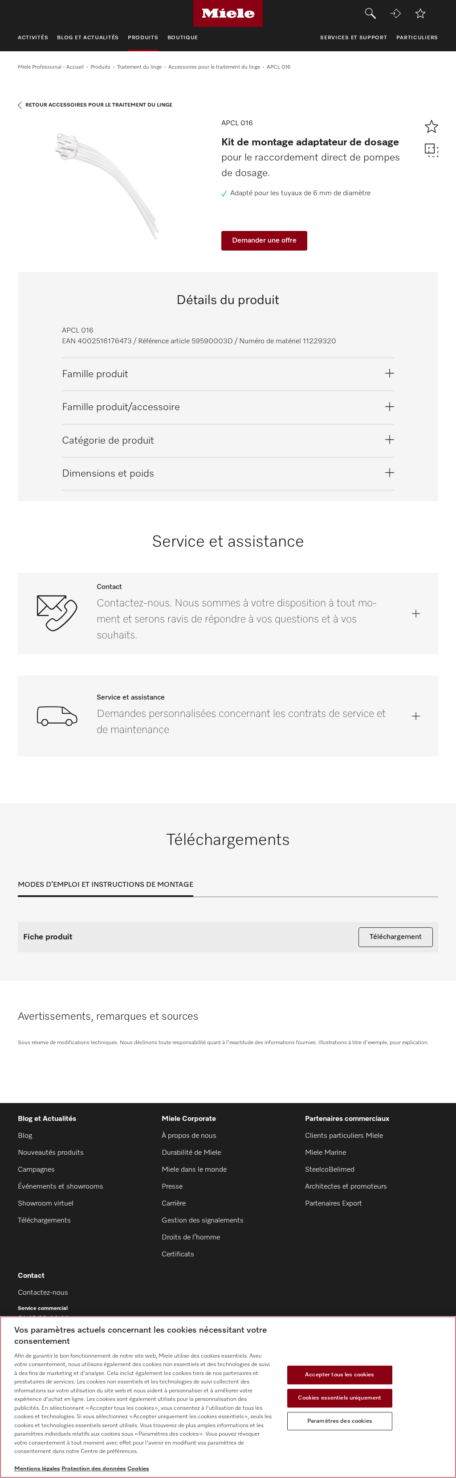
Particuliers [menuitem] (417, 38)
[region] (228, 1397)
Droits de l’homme (191, 1237)
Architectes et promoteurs (346, 1186)
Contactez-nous (43, 1293)
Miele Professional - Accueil (51, 67)
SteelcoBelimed (329, 1169)
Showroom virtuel (45, 1203)
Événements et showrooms (60, 1186)
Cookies (138, 1469)
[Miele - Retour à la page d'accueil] (228, 13)
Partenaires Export (333, 1203)
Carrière (174, 1203)
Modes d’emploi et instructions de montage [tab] (105, 885)
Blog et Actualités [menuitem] (88, 38)
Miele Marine (325, 1153)
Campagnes (36, 1169)
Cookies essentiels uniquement (339, 1398)
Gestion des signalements (203, 1220)
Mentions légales (37, 1469)
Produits (100, 67)
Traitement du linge (139, 67)
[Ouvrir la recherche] (370, 13)
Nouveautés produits (51, 1153)
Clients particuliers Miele (344, 1136)
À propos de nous (189, 1136)
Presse (172, 1186)
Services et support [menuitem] (353, 38)
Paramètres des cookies (339, 1421)
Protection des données (93, 1469)
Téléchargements (44, 1220)
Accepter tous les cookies (339, 1375)
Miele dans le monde (194, 1169)
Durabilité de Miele (191, 1153)
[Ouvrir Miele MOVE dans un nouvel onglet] (395, 13)
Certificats (178, 1254)
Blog (25, 1136)
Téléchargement (396, 937)
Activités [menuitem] (33, 38)
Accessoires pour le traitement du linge (214, 67)
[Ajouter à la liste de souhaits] (420, 13)
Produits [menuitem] (143, 38)
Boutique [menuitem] (183, 38)
